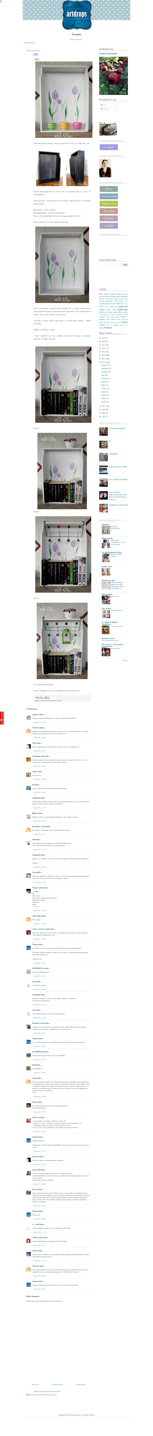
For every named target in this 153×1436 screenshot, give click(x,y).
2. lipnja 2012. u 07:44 (39, 722)
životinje (108, 327)
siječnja (104, 402)
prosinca (104, 365)
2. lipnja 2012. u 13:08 (39, 867)
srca (100, 314)
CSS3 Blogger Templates (88, 1415)
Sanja (34, 1078)
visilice (124, 322)
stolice (113, 314)
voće (108, 325)
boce (109, 294)
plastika (106, 312)
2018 (104, 341)
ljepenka (107, 303)
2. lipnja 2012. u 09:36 (39, 751)
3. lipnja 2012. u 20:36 (39, 1131)
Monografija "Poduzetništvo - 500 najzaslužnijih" (118, 542)
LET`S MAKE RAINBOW (118, 479)
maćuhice (106, 306)
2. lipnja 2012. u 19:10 (39, 1018)
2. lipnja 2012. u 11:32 (39, 808)
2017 (104, 345)
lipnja (103, 385)
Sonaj (34, 872)
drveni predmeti (51, 700)
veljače (103, 398)
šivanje (126, 325)
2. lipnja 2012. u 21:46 (39, 1072)
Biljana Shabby (107, 538)
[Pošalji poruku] (36, 697)
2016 (104, 348)
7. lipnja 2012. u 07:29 (39, 1289)
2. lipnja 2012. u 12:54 (39, 849)
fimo (111, 299)
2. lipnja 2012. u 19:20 (39, 1033)
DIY (100, 294)
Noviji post (35, 1384)
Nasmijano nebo (38, 756)
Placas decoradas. (116, 626)
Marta (34, 1102)
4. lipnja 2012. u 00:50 (39, 1184)
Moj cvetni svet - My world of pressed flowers (112, 645)
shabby (115, 312)
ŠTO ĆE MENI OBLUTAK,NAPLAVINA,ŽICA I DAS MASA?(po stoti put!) (118, 495)
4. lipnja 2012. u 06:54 (39, 1206)
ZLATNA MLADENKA (115, 527)
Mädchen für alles (108, 580)
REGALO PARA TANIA (116, 555)
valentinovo (107, 322)
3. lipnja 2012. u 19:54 (39, 1112)
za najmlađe (115, 325)
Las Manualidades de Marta (112, 552)
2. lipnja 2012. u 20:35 (39, 1046)
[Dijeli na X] (43, 698)
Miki (34, 839)
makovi (126, 304)
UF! (35, 54)
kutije (121, 301)
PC (110, 441)
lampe (126, 301)
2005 (104, 416)
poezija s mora (107, 566)
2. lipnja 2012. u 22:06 (39, 1096)
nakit (116, 306)
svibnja (104, 388)
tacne (108, 317)
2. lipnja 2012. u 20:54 (39, 1059)
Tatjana (35, 944)
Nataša (35, 1189)
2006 (104, 413)
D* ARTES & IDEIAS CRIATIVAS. (110, 623)
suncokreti (119, 314)
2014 (104, 355)
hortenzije (102, 301)
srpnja (103, 382)
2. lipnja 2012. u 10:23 (39, 792)
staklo (105, 314)
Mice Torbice (106, 608)
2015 (104, 352)
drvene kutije (110, 296)
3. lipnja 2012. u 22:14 (39, 1151)
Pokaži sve (125, 660)
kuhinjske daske (112, 301)
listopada (104, 372)
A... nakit (35, 1224)
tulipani (59, 700)
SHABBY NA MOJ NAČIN (118, 505)
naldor (34, 771)
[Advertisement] (44, 1366)
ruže (110, 312)
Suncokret (105, 524)
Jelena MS (36, 1169)
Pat (33, 784)
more (112, 306)
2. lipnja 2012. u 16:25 (39, 963)
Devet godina (115, 648)
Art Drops (70, 1415)
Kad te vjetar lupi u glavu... (110, 640)
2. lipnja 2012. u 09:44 (39, 766)
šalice (121, 325)
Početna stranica (29, 43)
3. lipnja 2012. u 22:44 (39, 1164)
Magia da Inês (37, 887)
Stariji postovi (81, 1384)
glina (120, 299)
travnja (103, 392)
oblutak (102, 309)
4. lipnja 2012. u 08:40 (39, 1219)
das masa (125, 294)
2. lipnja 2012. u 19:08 (39, 989)
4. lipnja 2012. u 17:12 (39, 1232)
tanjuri (112, 317)
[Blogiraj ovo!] (41, 698)
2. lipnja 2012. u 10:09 (39, 779)
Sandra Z (36, 714)
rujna (103, 375)
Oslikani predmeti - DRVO (118, 467)
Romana (35, 1156)
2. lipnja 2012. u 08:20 (39, 737)
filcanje (107, 299)
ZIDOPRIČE (113, 454)
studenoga (104, 368)
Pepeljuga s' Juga (39, 826)
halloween (125, 299)
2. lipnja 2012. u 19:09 (39, 1004)
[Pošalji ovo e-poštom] (39, 698)
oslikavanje (122, 309)
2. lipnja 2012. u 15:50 (39, 939)
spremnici (125, 312)
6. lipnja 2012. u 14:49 (39, 1260)
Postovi (104, 105)
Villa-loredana (38, 1237)
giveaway (115, 299)
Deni (34, 1064)
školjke (101, 328)
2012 (104, 362)
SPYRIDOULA (38, 968)
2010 (104, 409)
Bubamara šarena (108, 638)
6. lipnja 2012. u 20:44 (39, 1276)
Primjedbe (105, 109)
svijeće (125, 314)
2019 (104, 338)
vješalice (102, 324)
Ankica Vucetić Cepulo (41, 929)
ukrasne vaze (115, 319)
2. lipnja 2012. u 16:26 (39, 976)
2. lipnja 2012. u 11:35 (39, 821)
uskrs (101, 322)
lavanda (101, 303)
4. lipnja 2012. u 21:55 (39, 1245)
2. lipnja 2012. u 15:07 (39, 910)
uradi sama (124, 319)
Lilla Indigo (36, 915)
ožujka (103, 395)
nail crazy (36, 1117)
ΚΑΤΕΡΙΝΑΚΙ (38, 1051)
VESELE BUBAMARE (108, 53)
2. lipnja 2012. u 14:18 (39, 882)
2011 (104, 406)
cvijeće (42, 700)
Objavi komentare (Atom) (52, 1391)
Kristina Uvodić (38, 1023)
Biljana (35, 813)
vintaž (118, 322)
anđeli (105, 294)
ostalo (101, 312)
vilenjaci (114, 322)
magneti (113, 303)
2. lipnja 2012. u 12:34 (39, 834)
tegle (117, 317)
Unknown (36, 727)
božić (113, 294)
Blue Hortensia (107, 594)
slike (120, 312)
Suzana (35, 1250)
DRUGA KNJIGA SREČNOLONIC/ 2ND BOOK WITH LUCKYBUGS (117, 585)
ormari (114, 310)
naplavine (123, 306)
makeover (120, 303)
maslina (101, 306)
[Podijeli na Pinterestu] (48, 698)
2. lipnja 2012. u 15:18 (39, 924)
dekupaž (102, 296)
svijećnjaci (102, 317)
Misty (34, 743)
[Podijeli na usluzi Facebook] (46, 698)
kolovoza (104, 378)
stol (109, 314)
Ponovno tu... (115, 596)
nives (34, 981)
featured (101, 299)
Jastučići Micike (116, 610)
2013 (104, 359)
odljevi (108, 310)
